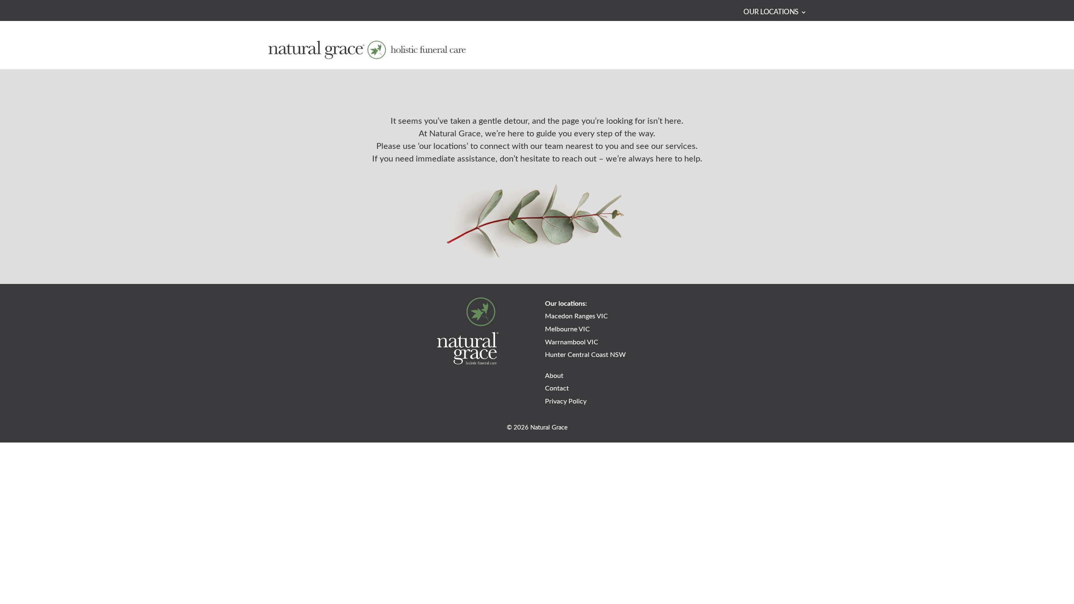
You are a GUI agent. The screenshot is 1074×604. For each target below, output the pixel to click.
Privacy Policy (566, 401)
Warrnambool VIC (571, 342)
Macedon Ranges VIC (576, 316)
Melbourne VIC (567, 329)
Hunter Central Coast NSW (585, 354)
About (554, 375)
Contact (557, 388)
